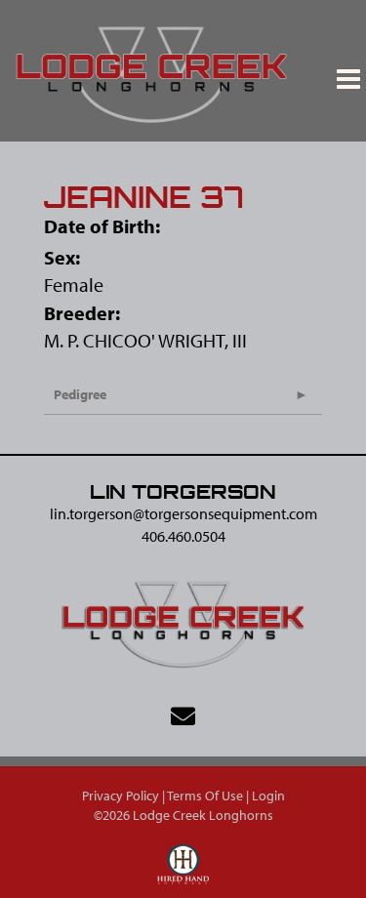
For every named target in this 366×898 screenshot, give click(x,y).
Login (268, 795)
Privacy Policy (120, 795)
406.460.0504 (183, 536)
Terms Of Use (205, 795)
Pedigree (80, 394)
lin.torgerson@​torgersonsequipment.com (183, 513)
